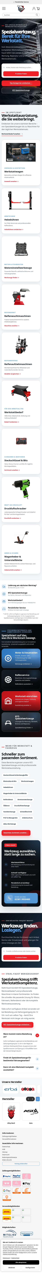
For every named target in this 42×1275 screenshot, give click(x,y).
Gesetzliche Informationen (12, 1143)
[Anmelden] (34, 8)
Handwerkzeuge (9, 812)
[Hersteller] (38, 1099)
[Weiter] (32, 1099)
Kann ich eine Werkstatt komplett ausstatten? (18, 1068)
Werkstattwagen (27, 781)
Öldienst (6, 806)
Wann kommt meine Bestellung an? (17, 1035)
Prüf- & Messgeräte (10, 818)
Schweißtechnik (26, 812)
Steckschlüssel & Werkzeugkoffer (15, 775)
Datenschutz (15, 1258)
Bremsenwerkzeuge (25, 800)
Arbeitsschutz (27, 818)
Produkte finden (21, 74)
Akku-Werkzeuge (9, 824)
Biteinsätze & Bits (9, 781)
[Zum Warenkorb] (38, 8)
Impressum (6, 1258)
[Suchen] (37, 15)
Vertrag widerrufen (21, 1164)
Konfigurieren (30, 1268)
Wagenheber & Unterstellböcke (15, 793)
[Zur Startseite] (21, 8)
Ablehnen (11, 1268)
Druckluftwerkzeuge (22, 806)
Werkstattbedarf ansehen (11, 134)
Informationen (8, 1133)
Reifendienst (8, 800)
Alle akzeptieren (21, 1262)
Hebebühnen (8, 787)
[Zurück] (28, 1099)
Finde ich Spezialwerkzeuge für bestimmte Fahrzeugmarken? (17, 1059)
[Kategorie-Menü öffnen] (3, 8)
